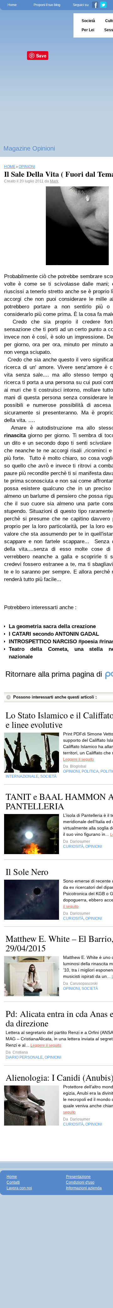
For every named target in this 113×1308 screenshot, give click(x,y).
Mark (54, 181)
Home (12, 5)
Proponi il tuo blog (47, 5)
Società (88, 21)
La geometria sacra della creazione (52, 626)
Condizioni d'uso (80, 1182)
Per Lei (88, 30)
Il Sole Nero (27, 871)
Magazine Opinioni (29, 148)
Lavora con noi (19, 1188)
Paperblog (34, 25)
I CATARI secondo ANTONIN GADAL (54, 634)
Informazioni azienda (84, 1188)
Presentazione (78, 1176)
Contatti (13, 1182)
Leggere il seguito (78, 759)
